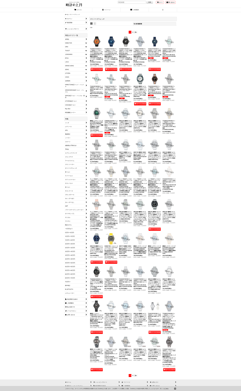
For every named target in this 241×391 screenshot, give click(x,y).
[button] (163, 10)
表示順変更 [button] (138, 24)
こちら (167, 388)
